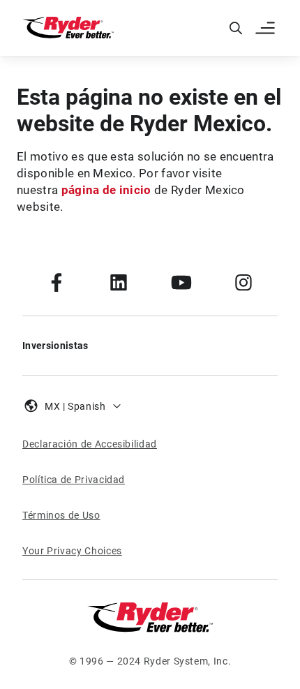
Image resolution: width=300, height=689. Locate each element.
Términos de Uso (61, 515)
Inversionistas (55, 345)
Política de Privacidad (73, 479)
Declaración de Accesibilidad (89, 444)
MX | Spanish (75, 406)
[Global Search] (235, 28)
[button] (266, 28)
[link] (56, 282)
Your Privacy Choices (72, 550)
